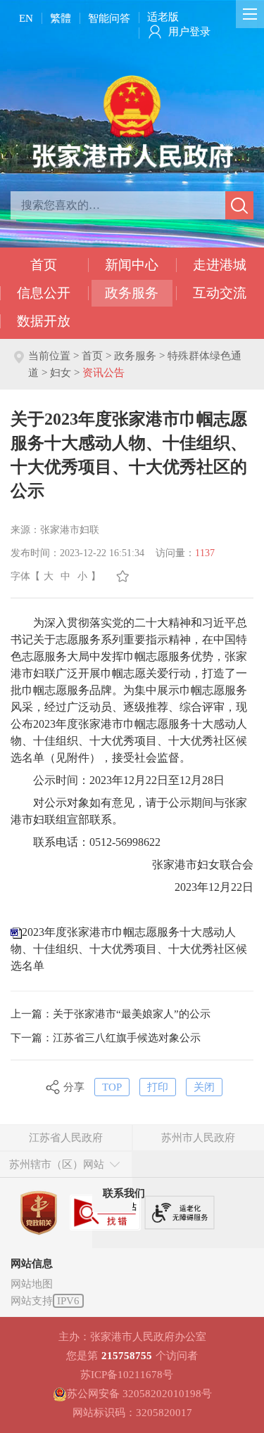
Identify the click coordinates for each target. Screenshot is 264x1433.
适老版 (163, 17)
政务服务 (131, 292)
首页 (43, 264)
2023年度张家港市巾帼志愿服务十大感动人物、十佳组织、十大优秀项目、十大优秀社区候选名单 (129, 949)
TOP (112, 1087)
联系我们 (124, 1193)
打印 (157, 1087)
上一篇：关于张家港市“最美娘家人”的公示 (110, 1014)
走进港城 (219, 264)
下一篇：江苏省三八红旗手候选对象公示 (106, 1037)
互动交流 (219, 292)
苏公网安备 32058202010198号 (139, 1393)
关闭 (204, 1087)
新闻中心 (131, 264)
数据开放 (43, 321)
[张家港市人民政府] (132, 121)
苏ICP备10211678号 (126, 1374)
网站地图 (32, 1284)
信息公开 (43, 292)
